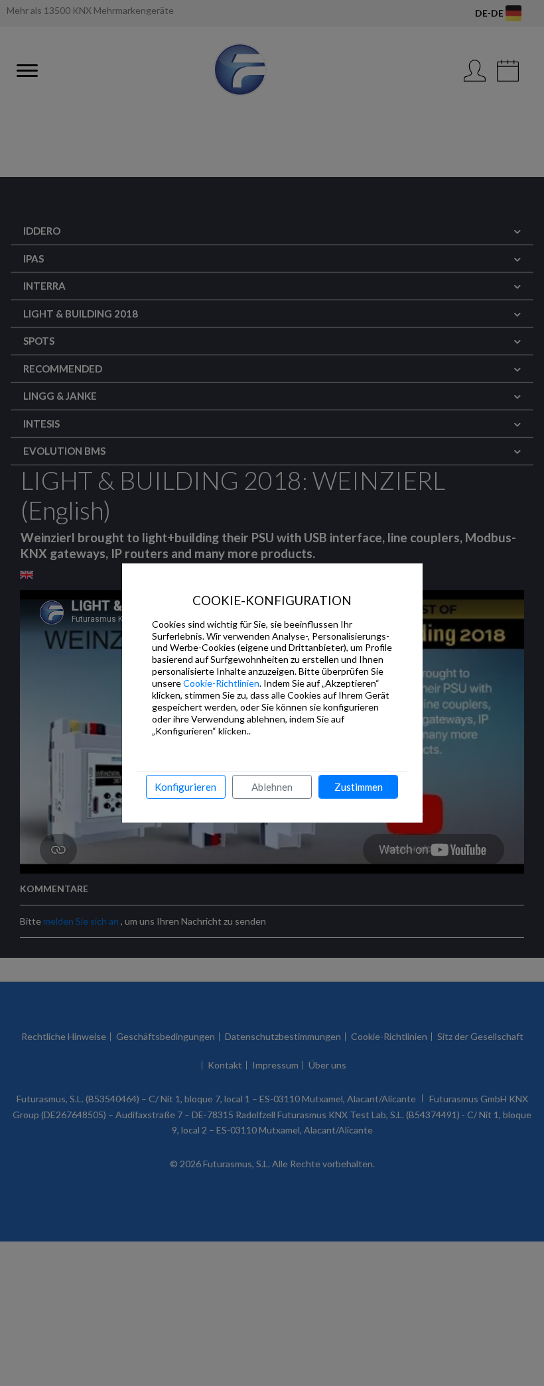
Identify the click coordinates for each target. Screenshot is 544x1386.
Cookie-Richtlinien (221, 683)
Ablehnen (272, 787)
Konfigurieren (185, 787)
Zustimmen (358, 787)
